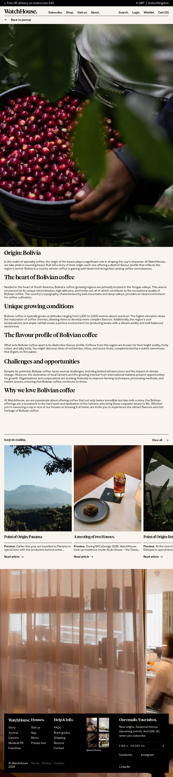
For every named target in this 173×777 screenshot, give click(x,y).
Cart (163, 12)
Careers (13, 737)
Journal (13, 732)
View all (157, 440)
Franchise (14, 748)
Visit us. (82, 12)
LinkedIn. (125, 766)
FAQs (57, 727)
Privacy (46, 763)
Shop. (70, 12)
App (33, 732)
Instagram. (147, 754)
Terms (35, 763)
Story (12, 727)
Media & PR (15, 743)
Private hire (38, 743)
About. (95, 12)
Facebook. (125, 754)
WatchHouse (20, 763)
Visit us (35, 727)
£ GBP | (152, 3)
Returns (59, 743)
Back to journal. (21, 19)
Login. (136, 12)
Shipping (59, 737)
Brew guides (62, 732)
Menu (35, 737)
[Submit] (163, 745)
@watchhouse (93, 750)
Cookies (59, 763)
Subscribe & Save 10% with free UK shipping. (36, 3)
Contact (59, 748)
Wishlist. (149, 12)
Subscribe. (55, 12)
